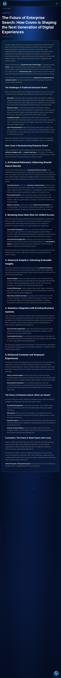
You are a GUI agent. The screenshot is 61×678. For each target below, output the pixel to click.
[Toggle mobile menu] (57, 3)
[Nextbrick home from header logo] (5, 4)
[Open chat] (56, 673)
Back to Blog (7, 8)
